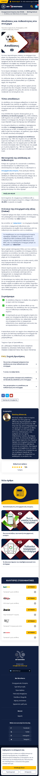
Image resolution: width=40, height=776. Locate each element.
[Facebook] (3, 395)
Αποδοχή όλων (19, 768)
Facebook (26, 728)
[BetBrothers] (16, 6)
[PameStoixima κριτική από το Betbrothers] (35, 603)
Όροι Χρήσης (20, 690)
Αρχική (20, 716)
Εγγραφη (31, 587)
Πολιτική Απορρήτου (20, 694)
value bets (17, 223)
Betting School (32, 12)
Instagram (26, 735)
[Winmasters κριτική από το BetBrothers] (35, 637)
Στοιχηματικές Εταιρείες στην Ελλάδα (12, 12)
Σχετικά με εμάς (20, 687)
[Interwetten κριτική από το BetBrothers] (35, 626)
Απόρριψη (28, 772)
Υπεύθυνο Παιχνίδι (20, 697)
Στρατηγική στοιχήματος (10, 400)
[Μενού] (3, 6)
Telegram (26, 739)
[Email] (11, 395)
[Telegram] (36, 6)
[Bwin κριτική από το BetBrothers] (35, 614)
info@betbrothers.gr (20, 666)
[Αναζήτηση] (32, 6)
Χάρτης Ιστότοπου (20, 701)
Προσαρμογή (10, 772)
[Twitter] (7, 395)
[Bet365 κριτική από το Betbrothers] (35, 592)
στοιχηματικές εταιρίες (9, 171)
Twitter (27, 732)
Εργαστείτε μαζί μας (20, 704)
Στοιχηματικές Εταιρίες (20, 683)
